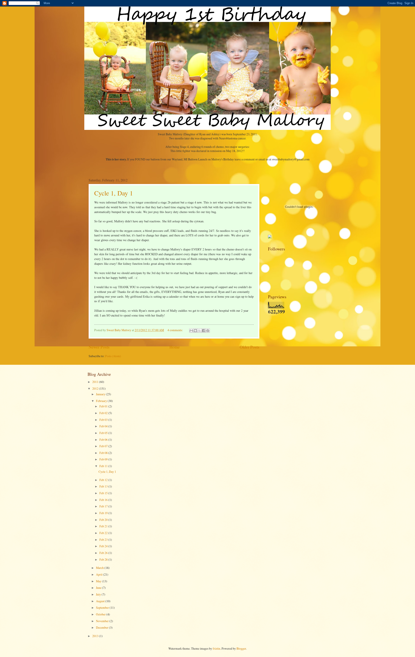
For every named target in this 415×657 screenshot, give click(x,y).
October (101, 614)
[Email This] (191, 330)
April (99, 574)
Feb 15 (103, 493)
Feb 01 (103, 406)
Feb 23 (103, 540)
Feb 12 (103, 480)
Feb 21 (103, 526)
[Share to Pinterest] (208, 330)
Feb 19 (103, 513)
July (99, 594)
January (101, 394)
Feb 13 (103, 486)
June (99, 588)
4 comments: (176, 330)
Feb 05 (103, 433)
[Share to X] (199, 330)
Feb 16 (103, 500)
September (103, 607)
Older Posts (249, 347)
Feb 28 (103, 559)
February (102, 401)
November (102, 621)
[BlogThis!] (195, 330)
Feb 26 (103, 553)
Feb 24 (103, 546)
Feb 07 (103, 446)
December (102, 627)
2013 (95, 636)
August (100, 601)
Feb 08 (103, 453)
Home (174, 347)
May (99, 581)
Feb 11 (103, 466)
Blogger (241, 648)
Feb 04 (103, 426)
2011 (95, 382)
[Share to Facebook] (203, 330)
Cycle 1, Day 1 (113, 193)
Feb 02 (103, 413)
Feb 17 (103, 506)
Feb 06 (103, 439)
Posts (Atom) (113, 356)
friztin (216, 648)
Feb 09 (103, 459)
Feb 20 (103, 520)
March (100, 568)
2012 (95, 388)
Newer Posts (99, 347)
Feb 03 (103, 420)
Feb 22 (103, 533)
